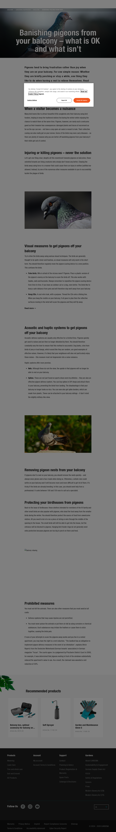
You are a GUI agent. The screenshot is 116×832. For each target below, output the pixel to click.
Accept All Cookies (82, 100)
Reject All (64, 100)
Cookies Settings (32, 100)
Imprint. (41, 94)
